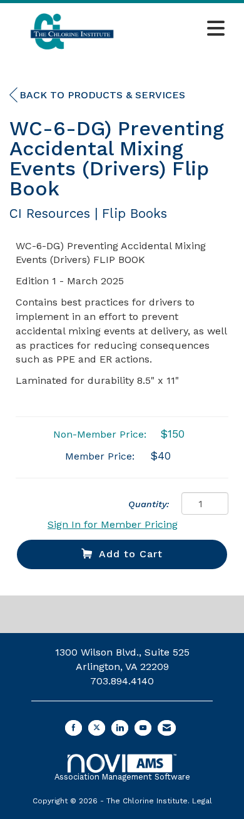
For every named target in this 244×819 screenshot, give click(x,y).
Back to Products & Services (102, 95)
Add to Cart (131, 554)
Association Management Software (122, 776)
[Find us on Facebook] (73, 728)
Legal (202, 800)
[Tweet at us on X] (96, 728)
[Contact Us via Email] (167, 728)
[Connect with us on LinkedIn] (119, 728)
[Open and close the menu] (183, 29)
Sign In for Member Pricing (113, 524)
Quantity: (148, 504)
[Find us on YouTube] (143, 728)
